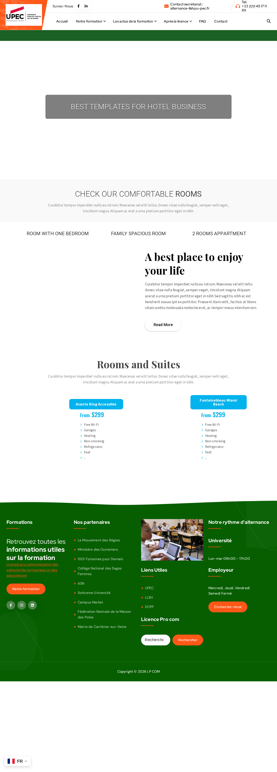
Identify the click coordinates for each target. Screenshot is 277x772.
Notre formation (89, 21)
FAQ (202, 21)
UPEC (149, 588)
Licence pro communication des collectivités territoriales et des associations (32, 570)
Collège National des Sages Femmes (100, 571)
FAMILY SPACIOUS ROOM (138, 233)
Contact (220, 21)
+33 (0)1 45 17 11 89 (254, 8)
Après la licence (176, 21)
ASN (81, 583)
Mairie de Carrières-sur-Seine (102, 626)
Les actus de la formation (133, 21)
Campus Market (90, 602)
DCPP (149, 607)
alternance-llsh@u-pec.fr (189, 8)
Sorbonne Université (94, 593)
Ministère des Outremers (98, 549)
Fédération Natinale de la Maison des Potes (104, 615)
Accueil (62, 21)
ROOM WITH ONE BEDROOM (58, 233)
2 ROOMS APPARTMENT (219, 233)
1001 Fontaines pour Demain (100, 559)
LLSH (149, 597)
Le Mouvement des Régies (99, 540)
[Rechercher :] (155, 640)
